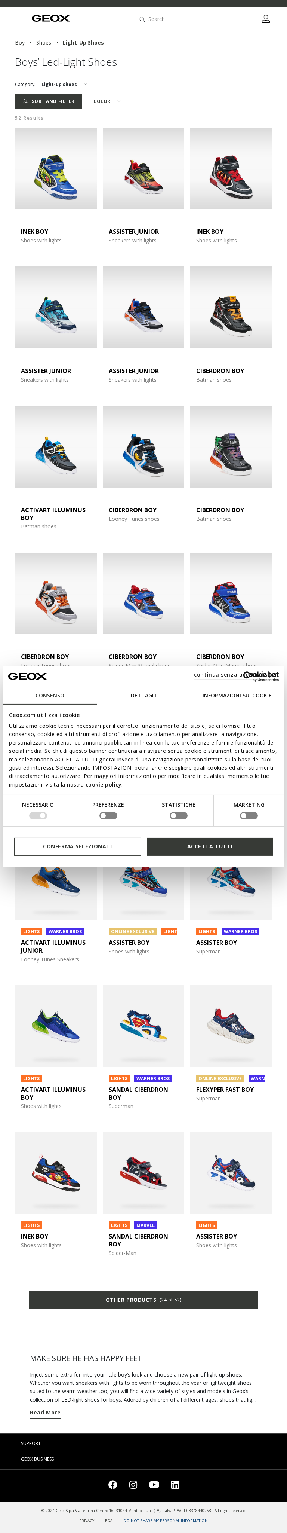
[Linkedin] (175, 1486)
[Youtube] (154, 1486)
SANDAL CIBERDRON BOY (138, 1093)
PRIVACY (86, 1520)
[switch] (108, 815)
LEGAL (108, 1520)
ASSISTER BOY (129, 942)
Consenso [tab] (50, 695)
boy (20, 42)
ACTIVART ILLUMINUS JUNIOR (53, 946)
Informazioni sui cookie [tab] (237, 695)
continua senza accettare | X (235, 674)
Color (102, 101)
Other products (143, 1299)
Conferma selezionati (77, 846)
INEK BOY (34, 231)
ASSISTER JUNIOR (134, 231)
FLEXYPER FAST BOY (225, 1089)
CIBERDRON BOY (220, 371)
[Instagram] (133, 1486)
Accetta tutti (209, 846)
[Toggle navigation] (21, 18)
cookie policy (104, 784)
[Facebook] (112, 1486)
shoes (43, 42)
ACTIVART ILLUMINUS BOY (53, 514)
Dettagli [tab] (143, 695)
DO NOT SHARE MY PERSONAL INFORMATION (165, 1520)
